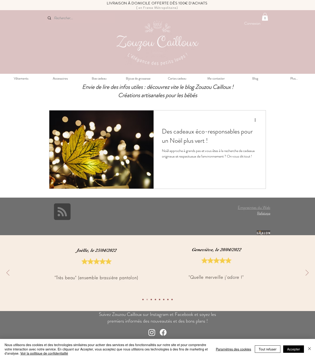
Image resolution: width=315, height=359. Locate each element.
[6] (151, 299)
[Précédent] (7, 273)
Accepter (293, 349)
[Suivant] (307, 273)
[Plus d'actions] (256, 120)
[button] (265, 17)
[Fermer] (309, 349)
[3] (163, 299)
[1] (172, 299)
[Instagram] (151, 332)
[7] (147, 299)
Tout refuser (267, 349)
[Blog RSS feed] (62, 211)
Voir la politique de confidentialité (44, 353)
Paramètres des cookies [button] (233, 349)
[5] (155, 299)
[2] (168, 299)
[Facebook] (163, 332)
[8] (143, 299)
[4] (159, 299)
